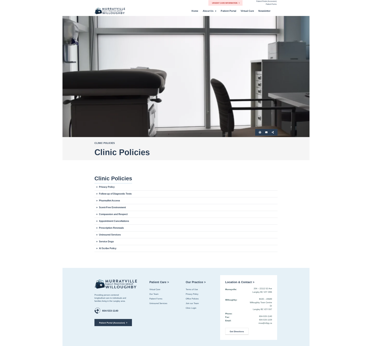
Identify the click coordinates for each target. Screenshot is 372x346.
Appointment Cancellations (114, 221)
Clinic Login (191, 308)
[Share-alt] (273, 132)
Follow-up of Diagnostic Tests (115, 194)
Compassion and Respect (113, 214)
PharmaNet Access (109, 200)
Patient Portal (228, 11)
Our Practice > (196, 282)
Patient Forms (271, 4)
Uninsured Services (110, 234)
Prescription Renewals (111, 228)
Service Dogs (106, 241)
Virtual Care (247, 11)
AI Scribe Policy (107, 248)
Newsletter (264, 11)
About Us (208, 11)
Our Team (154, 294)
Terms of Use (192, 289)
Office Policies (192, 299)
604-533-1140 (110, 310)
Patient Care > (159, 282)
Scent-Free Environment (112, 207)
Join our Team (192, 303)
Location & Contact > (239, 282)
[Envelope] (266, 132)
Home (195, 11)
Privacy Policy (107, 187)
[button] (186, 187)
